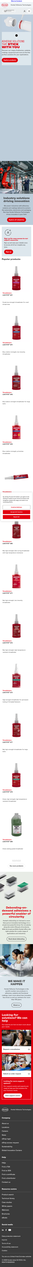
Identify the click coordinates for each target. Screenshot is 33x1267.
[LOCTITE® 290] (16, 835)
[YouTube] (9, 1230)
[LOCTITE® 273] (16, 686)
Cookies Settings (16, 507)
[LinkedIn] (3, 1230)
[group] (16, 87)
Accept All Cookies (17, 512)
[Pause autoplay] (16, 35)
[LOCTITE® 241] (16, 338)
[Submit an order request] (16, 1065)
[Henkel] (5, 1110)
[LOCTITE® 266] (16, 537)
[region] (16, 506)
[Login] (24, 11)
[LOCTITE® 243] (16, 437)
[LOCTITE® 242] (16, 388)
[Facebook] (6, 1230)
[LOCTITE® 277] (16, 735)
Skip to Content (16, 1)
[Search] (5, 11)
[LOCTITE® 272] (16, 636)
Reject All (16, 517)
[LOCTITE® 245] (16, 487)
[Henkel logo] (4, 5)
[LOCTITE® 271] (16, 586)
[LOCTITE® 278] (16, 785)
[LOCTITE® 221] (16, 288)
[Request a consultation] (16, 1041)
